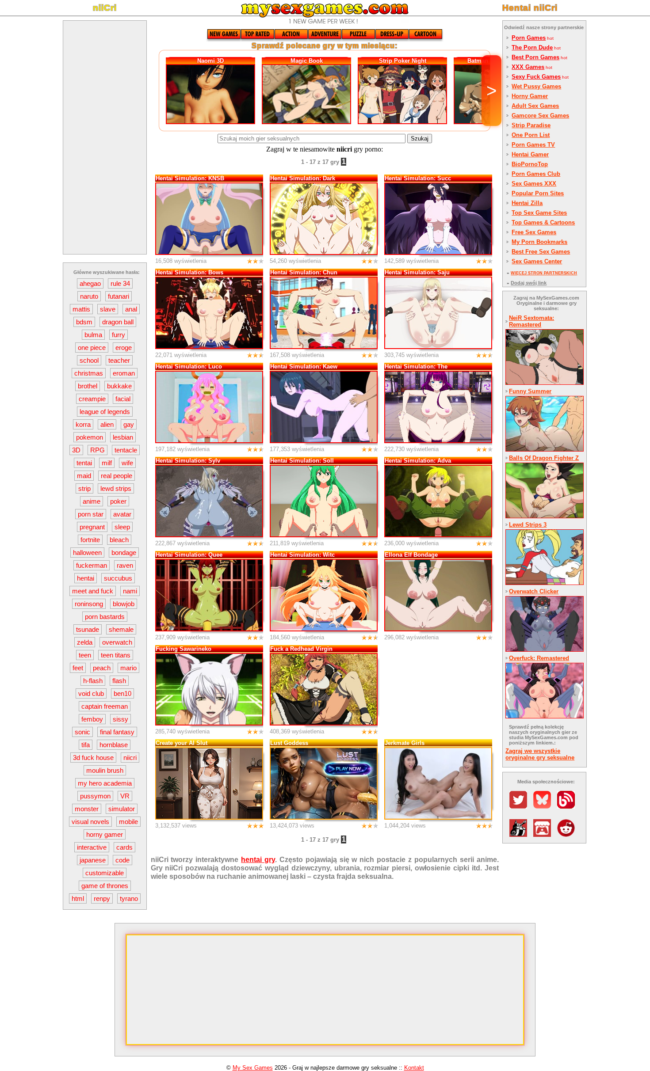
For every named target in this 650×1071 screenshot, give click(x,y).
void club (91, 693)
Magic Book (307, 60)
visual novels (90, 821)
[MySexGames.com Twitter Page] (520, 806)
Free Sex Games (534, 232)
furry (118, 334)
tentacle (126, 450)
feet (78, 668)
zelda (84, 642)
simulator (121, 809)
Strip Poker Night (402, 60)
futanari (118, 296)
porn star (90, 514)
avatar (122, 514)
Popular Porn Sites (538, 193)
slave (107, 309)
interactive (92, 847)
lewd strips (115, 488)
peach (102, 668)
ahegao (90, 283)
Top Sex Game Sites (539, 212)
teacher (119, 360)
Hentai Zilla (527, 203)
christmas (88, 373)
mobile (128, 821)
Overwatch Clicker (533, 591)
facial (122, 399)
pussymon (95, 796)
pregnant (92, 527)
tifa (85, 744)
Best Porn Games (535, 57)
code (122, 860)
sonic (82, 732)
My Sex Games (253, 1067)
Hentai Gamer (530, 154)
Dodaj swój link (529, 282)
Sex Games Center (537, 261)
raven (125, 565)
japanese (93, 860)
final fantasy (117, 732)
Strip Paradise (531, 125)
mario (128, 668)
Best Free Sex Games (541, 251)
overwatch (117, 642)
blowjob (123, 604)
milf (107, 463)
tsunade (87, 629)
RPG (97, 450)
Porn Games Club (536, 174)
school (89, 360)
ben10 (122, 693)
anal (131, 309)
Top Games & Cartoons (543, 222)
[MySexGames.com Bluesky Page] (544, 806)
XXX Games (528, 67)
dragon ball (118, 322)
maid (84, 475)
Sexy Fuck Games (536, 76)
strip (84, 488)
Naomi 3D (210, 60)
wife (127, 463)
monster (87, 809)
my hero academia (105, 783)
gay (128, 424)
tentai (84, 463)
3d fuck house (93, 757)
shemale (121, 629)
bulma (93, 334)
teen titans (115, 655)
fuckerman (91, 565)
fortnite (90, 539)
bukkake (119, 386)
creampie (92, 399)
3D (76, 450)
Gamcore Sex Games (540, 115)
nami (130, 591)
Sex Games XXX (534, 183)
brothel (87, 386)
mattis (81, 309)
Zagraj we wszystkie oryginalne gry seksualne (539, 754)
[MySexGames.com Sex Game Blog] (568, 806)
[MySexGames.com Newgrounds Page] (520, 834)
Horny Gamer (530, 96)
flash (119, 680)
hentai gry (258, 859)
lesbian (123, 437)
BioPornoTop (530, 164)
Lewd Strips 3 (528, 524)
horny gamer (104, 834)
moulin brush (104, 770)
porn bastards (105, 616)
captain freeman (104, 706)
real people (116, 475)
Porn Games (529, 37)
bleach (119, 539)
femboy (92, 719)
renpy (102, 898)
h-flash (93, 680)
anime (91, 501)
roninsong (89, 604)
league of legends (105, 411)
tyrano (129, 898)
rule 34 (120, 283)
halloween (87, 552)
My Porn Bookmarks (539, 242)
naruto (89, 296)
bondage (123, 552)
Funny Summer (530, 391)
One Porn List (531, 135)
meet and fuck (92, 591)
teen (85, 655)
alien (107, 424)
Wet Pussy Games (536, 86)
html (78, 898)
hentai (85, 578)
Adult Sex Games (535, 106)
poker (118, 501)
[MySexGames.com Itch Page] (544, 834)
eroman (124, 373)
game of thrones (104, 885)
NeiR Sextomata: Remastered (531, 321)
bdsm (84, 322)
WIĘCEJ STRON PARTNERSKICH (544, 273)
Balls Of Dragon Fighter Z (544, 458)
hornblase (113, 744)
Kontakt (414, 1067)
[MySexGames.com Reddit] (568, 834)
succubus (118, 578)
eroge (123, 347)
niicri (130, 757)
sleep (122, 527)
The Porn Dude (532, 47)
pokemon (89, 437)
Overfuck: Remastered (539, 658)
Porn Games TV (533, 144)
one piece (92, 347)
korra (83, 424)
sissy (120, 719)
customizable (104, 873)
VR (125, 796)
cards (124, 847)
